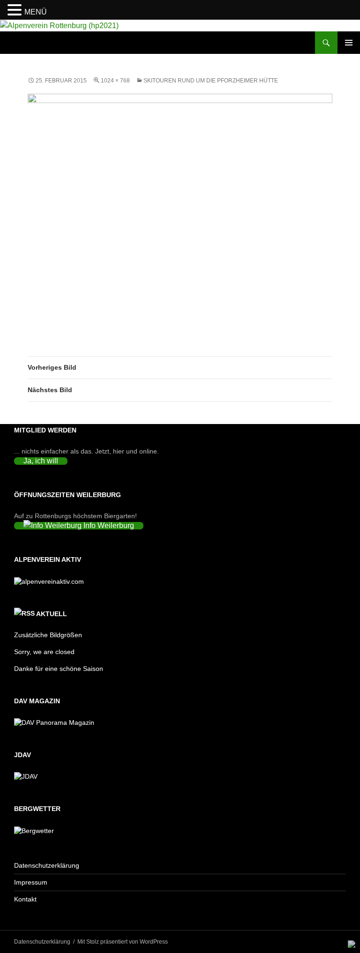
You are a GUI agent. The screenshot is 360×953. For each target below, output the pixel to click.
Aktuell (51, 614)
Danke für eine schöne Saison (58, 668)
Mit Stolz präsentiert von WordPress (122, 941)
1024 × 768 (115, 80)
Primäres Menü (349, 42)
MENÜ (35, 12)
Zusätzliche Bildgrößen (48, 635)
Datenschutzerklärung (46, 865)
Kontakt (25, 899)
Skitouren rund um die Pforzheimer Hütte (210, 80)
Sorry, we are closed (44, 651)
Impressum (30, 882)
